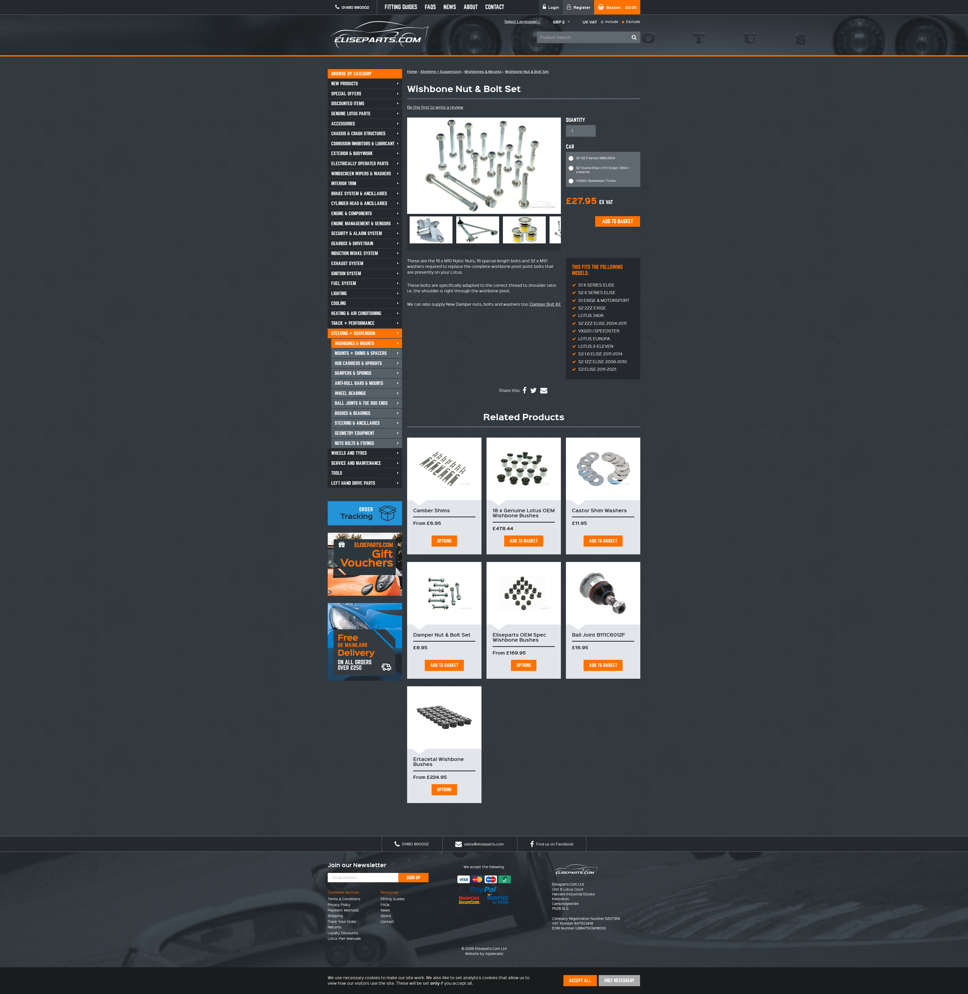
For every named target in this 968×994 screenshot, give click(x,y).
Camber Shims (431, 510)
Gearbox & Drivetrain (352, 243)
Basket (621, 7)
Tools (336, 473)
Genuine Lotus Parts (350, 113)
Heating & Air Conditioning (356, 313)
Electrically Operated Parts (359, 163)
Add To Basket (524, 540)
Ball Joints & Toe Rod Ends (361, 403)
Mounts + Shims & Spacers (361, 353)
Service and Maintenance (356, 463)
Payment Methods (343, 910)
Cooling (338, 303)
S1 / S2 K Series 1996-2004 (595, 158)
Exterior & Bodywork (352, 153)
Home (412, 71)
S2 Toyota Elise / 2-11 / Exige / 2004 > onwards (603, 169)
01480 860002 (415, 843)
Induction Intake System (354, 253)
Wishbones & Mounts (354, 343)
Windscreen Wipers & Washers (361, 173)
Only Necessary (619, 980)
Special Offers (346, 93)
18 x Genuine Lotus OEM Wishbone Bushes (524, 513)
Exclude (632, 21)
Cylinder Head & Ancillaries (359, 203)
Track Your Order (342, 921)
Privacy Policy (339, 904)
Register (581, 7)
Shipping (335, 915)
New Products (344, 83)
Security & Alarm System (356, 233)
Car (570, 146)
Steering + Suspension (353, 333)
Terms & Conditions (344, 898)
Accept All (580, 980)
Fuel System (343, 283)
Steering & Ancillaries (357, 423)
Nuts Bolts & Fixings (354, 443)
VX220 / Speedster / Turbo (596, 180)
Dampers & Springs (353, 373)
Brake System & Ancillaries (359, 193)
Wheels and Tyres (349, 453)
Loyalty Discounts (343, 932)
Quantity (575, 120)
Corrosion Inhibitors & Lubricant (363, 143)
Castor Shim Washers (599, 510)
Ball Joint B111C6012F (598, 634)
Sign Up (413, 877)
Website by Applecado (484, 953)
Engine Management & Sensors (361, 223)
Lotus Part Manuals (344, 938)
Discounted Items (347, 103)
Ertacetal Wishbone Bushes (438, 761)
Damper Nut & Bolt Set (442, 634)
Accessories (343, 123)
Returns (334, 927)
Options (444, 540)
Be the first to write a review (435, 107)
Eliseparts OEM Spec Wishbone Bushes (519, 637)
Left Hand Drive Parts (353, 483)
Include (611, 21)
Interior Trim (343, 183)
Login (553, 7)
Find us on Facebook (554, 843)
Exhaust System (347, 263)
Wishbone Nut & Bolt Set (527, 71)
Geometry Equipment (354, 433)
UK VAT (590, 21)
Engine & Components (351, 213)
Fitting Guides (401, 7)
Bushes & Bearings (352, 413)
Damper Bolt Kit (545, 304)
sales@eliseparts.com (483, 843)
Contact (494, 7)
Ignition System (346, 273)
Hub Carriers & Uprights (358, 363)
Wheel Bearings (350, 393)
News (449, 7)
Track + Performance (353, 323)
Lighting (339, 293)
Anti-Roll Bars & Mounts (359, 383)
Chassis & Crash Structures (358, 133)
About (471, 7)
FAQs (430, 7)
